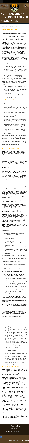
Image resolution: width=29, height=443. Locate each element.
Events (7, 26)
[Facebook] (1, 437)
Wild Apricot (16, 440)
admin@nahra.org (18, 431)
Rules (11, 26)
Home (3, 26)
